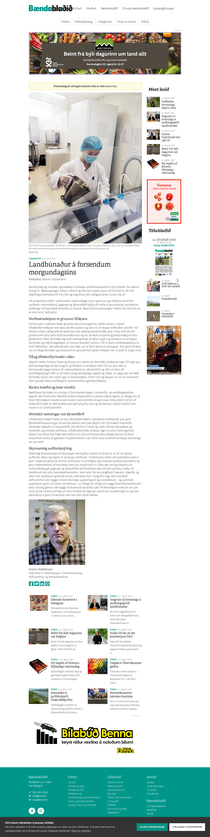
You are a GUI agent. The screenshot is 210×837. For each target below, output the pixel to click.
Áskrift (150, 813)
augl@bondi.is (40, 799)
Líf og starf (113, 801)
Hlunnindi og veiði (117, 808)
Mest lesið (158, 89)
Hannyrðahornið (116, 790)
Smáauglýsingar (163, 8)
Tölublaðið (159, 230)
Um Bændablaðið (156, 806)
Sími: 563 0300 (40, 792)
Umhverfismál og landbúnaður (84, 797)
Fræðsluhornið (76, 790)
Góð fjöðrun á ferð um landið (171, 285)
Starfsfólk (152, 810)
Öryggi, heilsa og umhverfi (82, 805)
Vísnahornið (169, 299)
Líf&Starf (76, 8)
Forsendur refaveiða (168, 315)
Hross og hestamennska (81, 801)
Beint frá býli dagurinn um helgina (66, 635)
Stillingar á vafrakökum (187, 827)
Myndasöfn (153, 793)
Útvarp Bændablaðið (135, 8)
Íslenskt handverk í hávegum (64, 601)
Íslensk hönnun (115, 782)
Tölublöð (152, 790)
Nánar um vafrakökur (81, 831)
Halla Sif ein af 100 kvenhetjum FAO (122, 635)
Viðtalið (111, 805)
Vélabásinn (113, 812)
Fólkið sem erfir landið (119, 797)
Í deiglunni (105, 21)
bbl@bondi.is (39, 796)
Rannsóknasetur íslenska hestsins (121, 694)
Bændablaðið (109, 8)
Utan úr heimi (126, 21)
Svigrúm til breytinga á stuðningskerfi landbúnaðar (125, 603)
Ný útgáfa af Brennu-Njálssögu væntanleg (65, 665)
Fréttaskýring (83, 21)
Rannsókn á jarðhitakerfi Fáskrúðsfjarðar (62, 696)
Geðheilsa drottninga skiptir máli (169, 104)
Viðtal (145, 21)
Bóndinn (111, 793)
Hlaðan (150, 782)
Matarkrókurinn (115, 786)
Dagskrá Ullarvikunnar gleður (126, 665)
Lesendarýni (35, 258)
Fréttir (61, 8)
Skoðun (91, 8)
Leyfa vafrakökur (152, 827)
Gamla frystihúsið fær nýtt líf (171, 137)
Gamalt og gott (76, 786)
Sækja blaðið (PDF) (164, 245)
